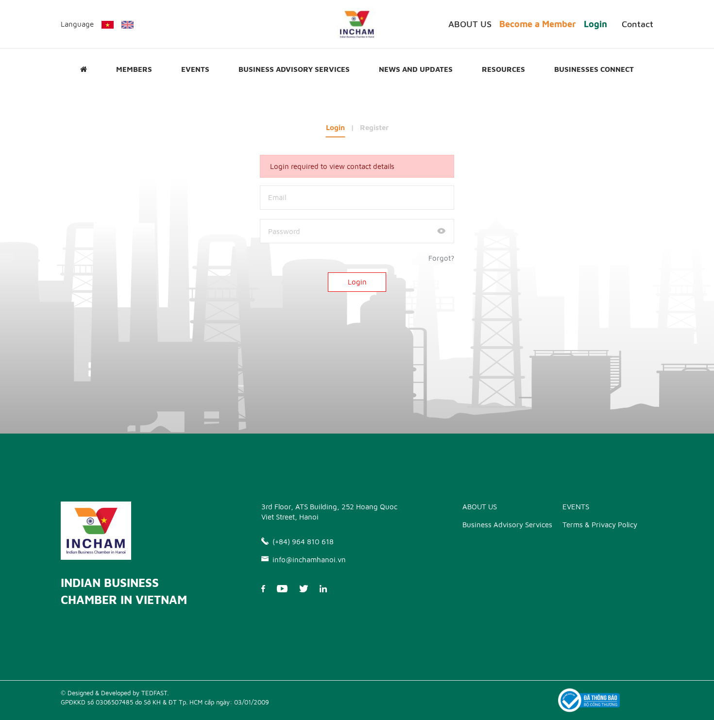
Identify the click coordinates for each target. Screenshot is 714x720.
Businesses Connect (594, 69)
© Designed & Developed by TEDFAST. (115, 693)
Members (134, 69)
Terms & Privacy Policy (599, 524)
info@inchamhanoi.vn (309, 559)
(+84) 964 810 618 (303, 541)
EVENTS (195, 69)
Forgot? (441, 258)
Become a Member (537, 24)
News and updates (416, 69)
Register (374, 127)
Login (595, 24)
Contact (637, 24)
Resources (503, 69)
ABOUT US (470, 24)
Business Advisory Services (294, 69)
